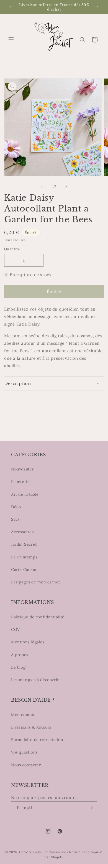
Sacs (15, 519)
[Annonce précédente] (10, 7)
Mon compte (23, 714)
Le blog (18, 667)
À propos (19, 654)
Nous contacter (26, 764)
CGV (15, 629)
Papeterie (20, 481)
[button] (11, 40)
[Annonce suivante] (98, 7)
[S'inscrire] (90, 807)
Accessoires (22, 531)
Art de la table (25, 494)
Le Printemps (24, 557)
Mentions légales (28, 641)
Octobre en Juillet (33, 852)
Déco (16, 506)
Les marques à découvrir (35, 679)
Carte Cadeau (24, 569)
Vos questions (24, 752)
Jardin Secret (24, 544)
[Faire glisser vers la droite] (66, 186)
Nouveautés (22, 469)
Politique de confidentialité (38, 616)
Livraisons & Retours (31, 727)
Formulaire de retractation (37, 739)
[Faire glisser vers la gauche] (42, 186)
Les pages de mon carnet (35, 582)
